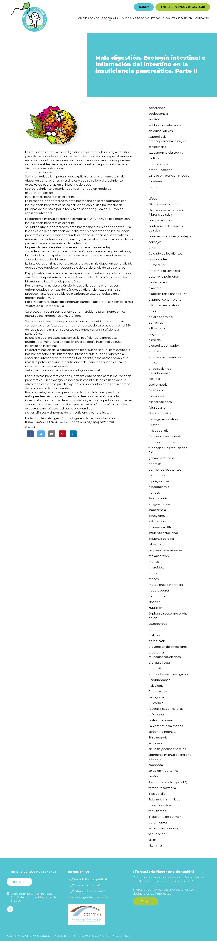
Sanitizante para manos (166, 726)
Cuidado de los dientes (165, 253)
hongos (154, 492)
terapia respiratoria (162, 788)
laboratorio (156, 544)
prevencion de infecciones (168, 646)
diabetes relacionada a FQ (168, 293)
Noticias (154, 602)
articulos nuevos (161, 131)
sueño (153, 776)
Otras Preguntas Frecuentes (89, 897)
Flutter (154, 425)
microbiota (157, 567)
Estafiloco (156, 390)
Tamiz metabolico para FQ (168, 782)
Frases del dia (159, 430)
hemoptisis (157, 475)
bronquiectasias (160, 170)
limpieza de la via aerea (165, 550)
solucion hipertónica (164, 770)
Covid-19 (155, 247)
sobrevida (156, 765)
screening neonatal (163, 731)
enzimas (155, 351)
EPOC (153, 363)
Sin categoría (158, 737)
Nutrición (155, 607)
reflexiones (157, 714)
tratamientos (158, 822)
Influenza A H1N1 (160, 527)
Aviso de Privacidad (101, 936)
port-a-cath (157, 641)
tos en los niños (160, 805)
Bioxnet (129, 936)
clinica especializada (163, 204)
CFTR (152, 193)
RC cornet (156, 703)
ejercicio (155, 340)
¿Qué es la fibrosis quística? (88, 879)
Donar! (144, 7)
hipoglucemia (159, 487)
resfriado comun (161, 720)
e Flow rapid (157, 328)
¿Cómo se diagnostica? (85, 885)
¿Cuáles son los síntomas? (87, 891)
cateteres (156, 181)
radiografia (156, 697)
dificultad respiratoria (164, 305)
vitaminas (156, 845)
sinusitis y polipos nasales (167, 749)
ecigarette (156, 334)
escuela (154, 378)
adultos (154, 119)
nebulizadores (159, 590)
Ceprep (154, 187)
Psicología (156, 685)
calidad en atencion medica (169, 175)
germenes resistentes (165, 469)
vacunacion (157, 834)
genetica (155, 464)
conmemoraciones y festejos (170, 236)
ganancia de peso (162, 458)
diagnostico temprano (165, 299)
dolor (152, 311)
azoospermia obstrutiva (166, 152)
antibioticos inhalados (165, 125)
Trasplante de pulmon (165, 816)
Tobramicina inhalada (164, 799)
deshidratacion (160, 282)
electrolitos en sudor (164, 345)
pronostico (156, 668)
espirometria (158, 384)
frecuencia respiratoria (165, 436)
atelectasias (157, 147)
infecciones (157, 515)
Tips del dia (157, 793)
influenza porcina (161, 538)
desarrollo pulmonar (164, 276)
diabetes (155, 288)
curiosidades (158, 259)
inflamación (157, 521)
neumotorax (158, 596)
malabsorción (159, 556)
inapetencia (157, 510)
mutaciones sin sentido (166, 584)
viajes (152, 839)
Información (78, 872)
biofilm (154, 158)
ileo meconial (158, 498)
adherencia (157, 108)
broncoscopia (159, 164)
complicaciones (160, 220)
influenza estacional (163, 533)
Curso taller (157, 265)
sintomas (155, 743)
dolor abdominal (161, 317)
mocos (154, 579)
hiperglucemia (159, 481)
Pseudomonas (159, 680)
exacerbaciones (160, 402)
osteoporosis (158, 623)
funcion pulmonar (162, 442)
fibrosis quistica (160, 413)
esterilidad (156, 396)
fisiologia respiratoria (164, 419)
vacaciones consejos (164, 828)
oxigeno (154, 629)
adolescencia (158, 113)
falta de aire (157, 407)
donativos (156, 322)
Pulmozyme (158, 691)
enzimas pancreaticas (165, 357)
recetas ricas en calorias (166, 708)
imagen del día (160, 504)
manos (154, 561)
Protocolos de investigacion (169, 674)
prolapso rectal (160, 662)
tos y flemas (157, 811)
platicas (154, 635)
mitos (153, 573)
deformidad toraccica (164, 270)
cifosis (153, 198)
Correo (21, 881)
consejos (155, 242)
